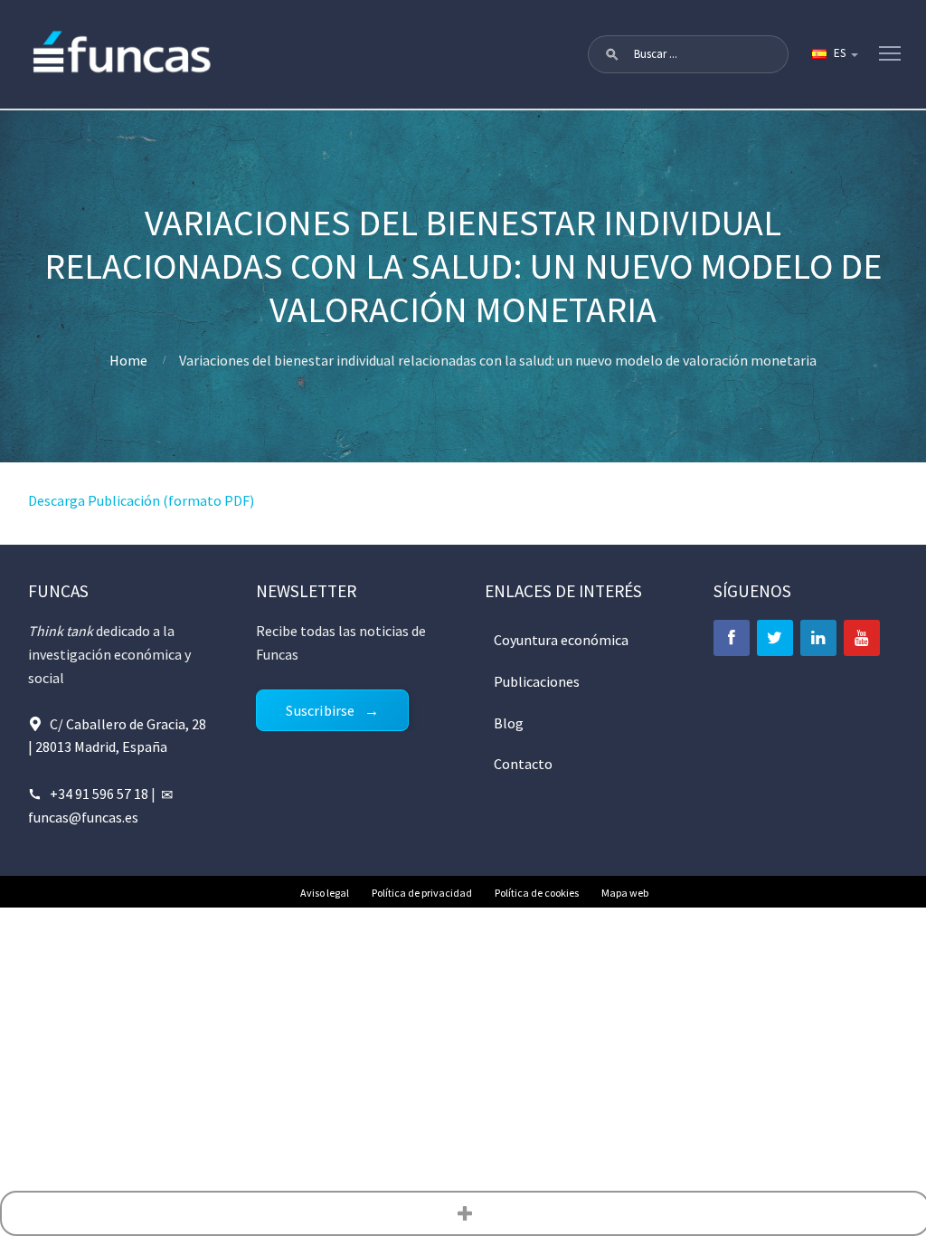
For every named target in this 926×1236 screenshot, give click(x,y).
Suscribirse (320, 710)
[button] (612, 54)
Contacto (523, 764)
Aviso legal (324, 892)
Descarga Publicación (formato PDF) (141, 500)
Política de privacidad (422, 892)
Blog (509, 723)
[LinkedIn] (818, 638)
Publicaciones (537, 681)
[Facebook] (731, 638)
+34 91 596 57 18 (99, 793)
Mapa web (624, 892)
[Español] (834, 54)
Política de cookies (537, 892)
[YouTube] (862, 638)
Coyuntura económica (561, 640)
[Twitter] (775, 638)
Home (128, 360)
